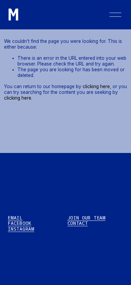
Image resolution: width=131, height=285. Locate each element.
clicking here (96, 86)
